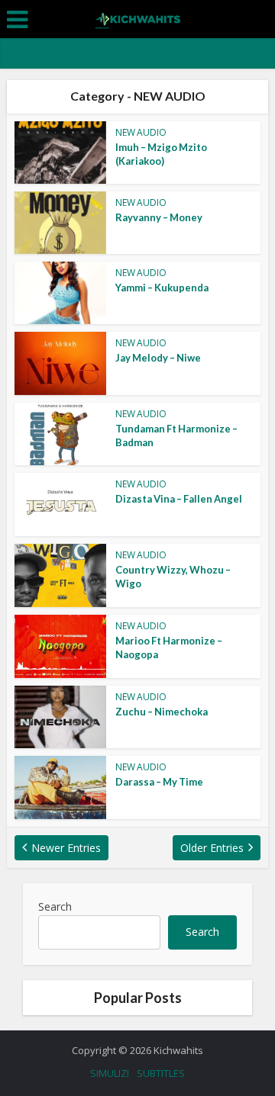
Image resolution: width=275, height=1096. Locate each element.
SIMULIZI (109, 1073)
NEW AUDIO (141, 132)
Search (55, 906)
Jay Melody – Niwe (158, 358)
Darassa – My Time (159, 782)
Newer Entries (66, 847)
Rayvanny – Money (158, 217)
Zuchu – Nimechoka (161, 711)
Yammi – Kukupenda (162, 287)
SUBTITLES (161, 1073)
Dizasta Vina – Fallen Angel (178, 499)
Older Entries (212, 847)
